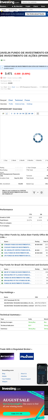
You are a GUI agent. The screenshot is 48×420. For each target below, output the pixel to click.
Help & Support (26, 379)
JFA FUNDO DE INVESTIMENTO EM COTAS (18, 256)
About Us (24, 373)
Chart (11, 100)
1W (29, 113)
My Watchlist (18, 6)
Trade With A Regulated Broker (15, 349)
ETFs (31, 10)
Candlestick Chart (3, 113)
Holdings (29, 104)
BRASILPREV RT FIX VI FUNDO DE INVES (18, 280)
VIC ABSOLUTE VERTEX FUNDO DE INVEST (18, 250)
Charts (35, 6)
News (43, 6)
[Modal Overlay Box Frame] (22, 405)
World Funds (13, 10)
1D (26, 113)
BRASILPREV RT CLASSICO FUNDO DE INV (18, 275)
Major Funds (23, 10)
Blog (3, 373)
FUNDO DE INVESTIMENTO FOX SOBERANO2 (18, 278)
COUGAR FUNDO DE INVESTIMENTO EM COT (18, 247)
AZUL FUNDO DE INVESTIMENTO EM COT (18, 253)
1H (20, 113)
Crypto (28, 6)
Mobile (4, 376)
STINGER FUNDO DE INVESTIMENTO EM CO (18, 244)
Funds (4, 10)
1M (32, 113)
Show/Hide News (37, 113)
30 (17, 113)
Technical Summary (10, 315)
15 (14, 113)
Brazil (13, 87)
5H (23, 113)
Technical (19, 100)
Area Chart (6, 113)
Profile (11, 104)
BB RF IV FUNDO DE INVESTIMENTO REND (18, 272)
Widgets (4, 381)
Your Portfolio (6, 379)
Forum (27, 100)
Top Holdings (6, 292)
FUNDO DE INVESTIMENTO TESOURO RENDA (18, 283)
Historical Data (19, 104)
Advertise (24, 376)
